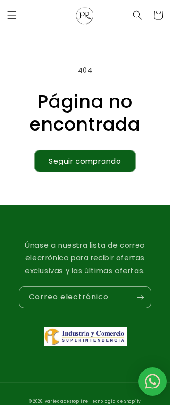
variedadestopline (66, 401)
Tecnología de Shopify (115, 401)
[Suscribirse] (140, 297)
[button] (11, 15)
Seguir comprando (85, 161)
